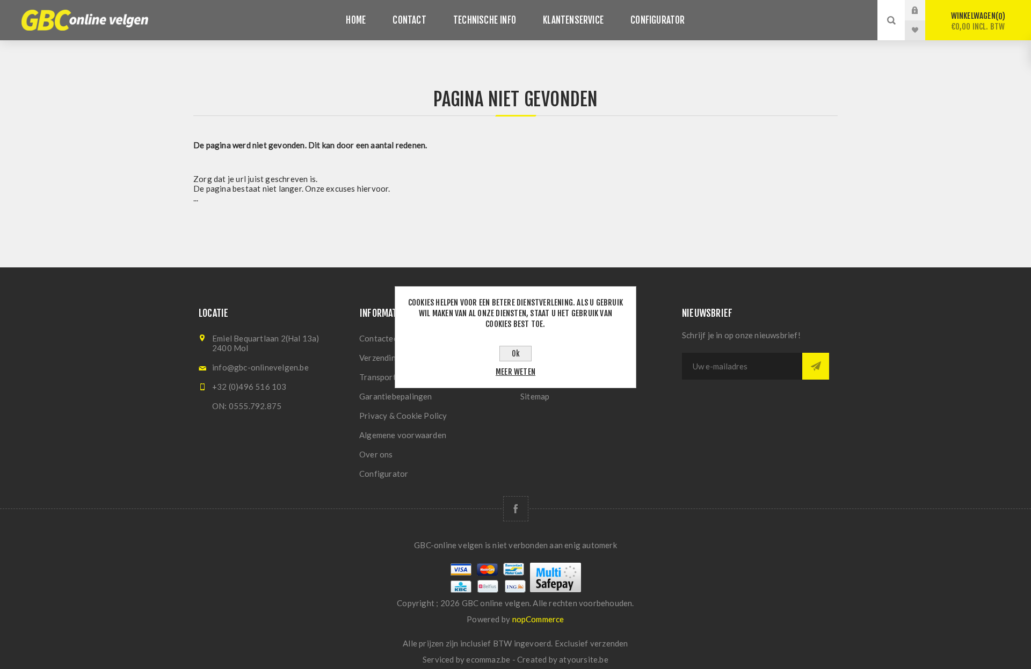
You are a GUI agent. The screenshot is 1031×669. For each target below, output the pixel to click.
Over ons (376, 454)
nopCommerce (538, 619)
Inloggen (923, 10)
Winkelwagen (978, 21)
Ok (516, 353)
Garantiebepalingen (395, 396)
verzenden (609, 643)
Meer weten (515, 372)
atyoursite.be (583, 659)
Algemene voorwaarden (402, 435)
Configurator (383, 473)
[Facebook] (515, 508)
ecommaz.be (488, 659)
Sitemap (534, 396)
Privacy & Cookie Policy (403, 415)
